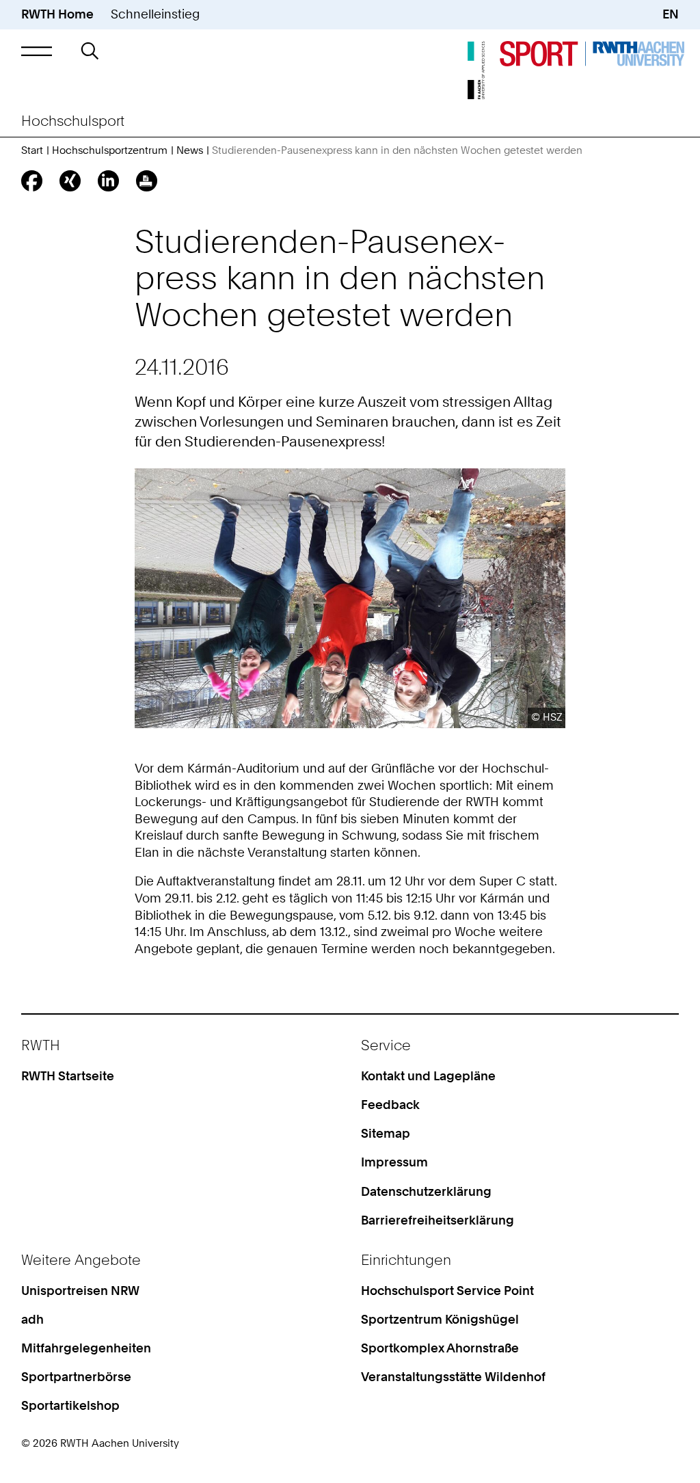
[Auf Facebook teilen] (31, 180)
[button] (36, 51)
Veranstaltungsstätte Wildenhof (453, 1377)
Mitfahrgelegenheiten (86, 1348)
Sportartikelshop (70, 1405)
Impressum (394, 1162)
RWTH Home (57, 14)
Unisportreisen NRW (80, 1290)
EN (670, 14)
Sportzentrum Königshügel (440, 1319)
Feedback (390, 1104)
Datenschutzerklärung (426, 1191)
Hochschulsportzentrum (109, 150)
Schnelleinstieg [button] (155, 14)
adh (32, 1319)
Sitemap (385, 1133)
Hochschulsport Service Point (447, 1290)
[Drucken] (146, 180)
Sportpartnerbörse (76, 1377)
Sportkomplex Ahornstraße (440, 1348)
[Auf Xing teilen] (70, 180)
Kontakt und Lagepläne (428, 1076)
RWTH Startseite (67, 1076)
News (189, 150)
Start (32, 150)
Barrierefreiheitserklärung (437, 1220)
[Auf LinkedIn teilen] (108, 180)
